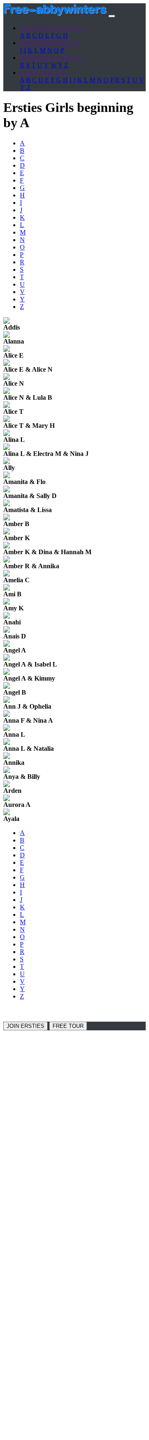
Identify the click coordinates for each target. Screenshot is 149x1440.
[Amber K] (6, 532)
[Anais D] (6, 630)
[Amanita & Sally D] (6, 489)
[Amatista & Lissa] (6, 504)
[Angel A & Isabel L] (6, 658)
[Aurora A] (6, 798)
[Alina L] (6, 433)
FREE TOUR (68, 1026)
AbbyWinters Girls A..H (52, 27)
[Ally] (6, 461)
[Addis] (6, 321)
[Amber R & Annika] (6, 560)
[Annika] (6, 756)
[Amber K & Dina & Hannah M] (6, 546)
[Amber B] (6, 518)
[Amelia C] (6, 574)
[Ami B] (6, 588)
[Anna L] (6, 728)
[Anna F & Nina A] (6, 714)
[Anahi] (6, 616)
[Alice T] (6, 405)
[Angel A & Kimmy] (6, 672)
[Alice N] (6, 377)
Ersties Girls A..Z (42, 72)
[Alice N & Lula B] (6, 391)
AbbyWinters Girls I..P (50, 42)
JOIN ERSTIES (25, 1026)
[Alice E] (6, 349)
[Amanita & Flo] (6, 475)
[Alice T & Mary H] (6, 419)
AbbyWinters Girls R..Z (51, 57)
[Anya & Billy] (6, 770)
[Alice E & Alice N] (6, 363)
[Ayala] (6, 812)
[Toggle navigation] (111, 16)
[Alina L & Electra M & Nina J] (6, 447)
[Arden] (6, 784)
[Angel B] (6, 686)
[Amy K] (6, 602)
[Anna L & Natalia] (6, 742)
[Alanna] (6, 335)
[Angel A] (6, 644)
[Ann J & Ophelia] (6, 700)
